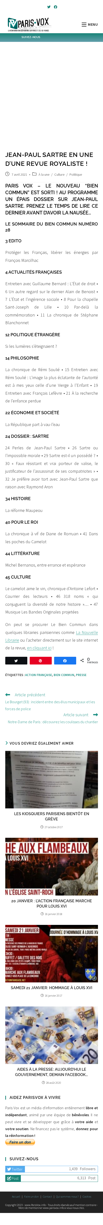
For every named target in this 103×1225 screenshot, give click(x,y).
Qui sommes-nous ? (67, 1196)
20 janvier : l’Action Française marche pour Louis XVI (51, 904)
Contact (47, 1196)
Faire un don (31, 1196)
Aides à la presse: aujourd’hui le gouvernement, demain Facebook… (51, 1072)
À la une (44, 174)
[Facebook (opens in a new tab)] (54, 7)
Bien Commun (64, 675)
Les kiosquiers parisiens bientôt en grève (51, 816)
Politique (75, 174)
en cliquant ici (39, 648)
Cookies (87, 1196)
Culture (59, 174)
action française (38, 675)
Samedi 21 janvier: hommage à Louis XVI (51, 988)
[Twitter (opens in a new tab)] (49, 7)
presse (81, 675)
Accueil (16, 1196)
